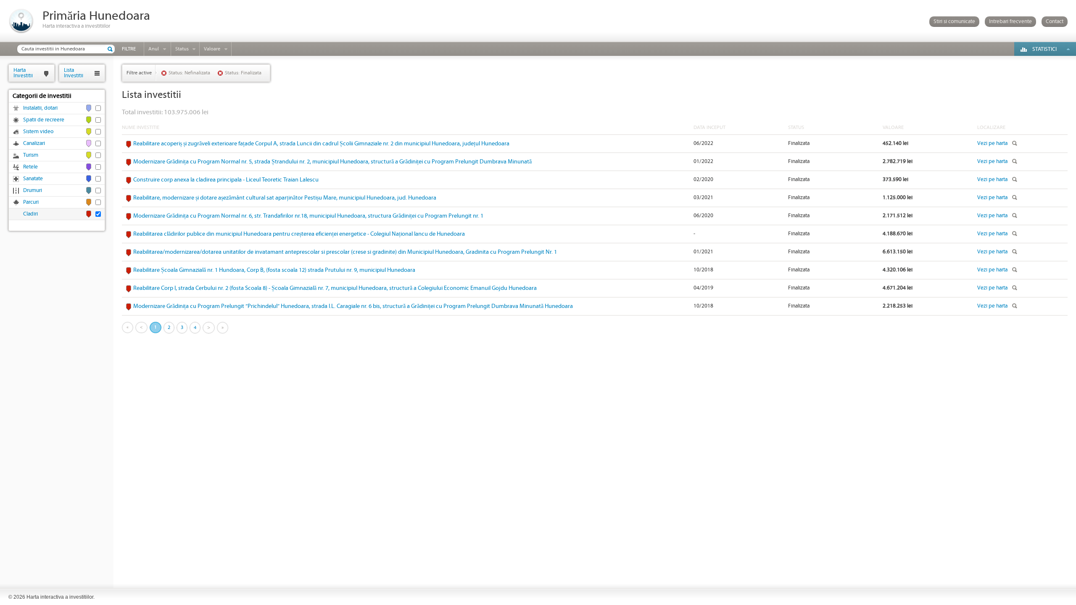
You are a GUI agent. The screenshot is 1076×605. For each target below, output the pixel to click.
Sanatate (33, 179)
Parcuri (31, 202)
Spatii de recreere (43, 120)
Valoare (212, 49)
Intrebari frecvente (1010, 21)
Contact (1054, 21)
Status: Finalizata (243, 73)
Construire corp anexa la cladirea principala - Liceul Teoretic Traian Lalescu (226, 180)
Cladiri (30, 214)
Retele (30, 167)
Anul (153, 49)
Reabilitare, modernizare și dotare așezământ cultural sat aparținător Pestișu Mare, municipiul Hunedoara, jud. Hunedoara (284, 198)
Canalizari (34, 143)
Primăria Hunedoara (96, 16)
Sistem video (38, 132)
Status (182, 49)
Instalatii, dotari (40, 108)
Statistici (1044, 49)
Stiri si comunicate (954, 21)
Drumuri (32, 190)
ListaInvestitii (73, 73)
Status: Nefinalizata (189, 73)
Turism (30, 155)
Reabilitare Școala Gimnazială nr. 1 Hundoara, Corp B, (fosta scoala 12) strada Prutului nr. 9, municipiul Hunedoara (274, 270)
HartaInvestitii (23, 73)
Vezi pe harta (992, 143)
